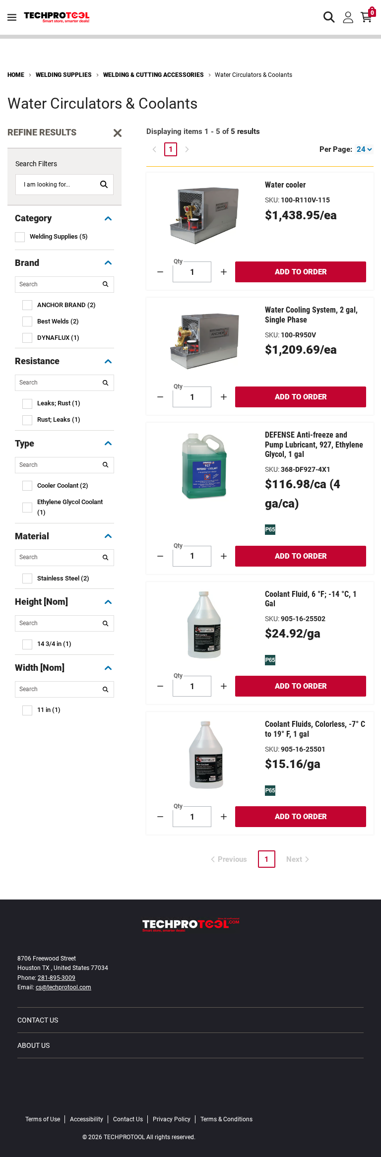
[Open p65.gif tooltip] (270, 529)
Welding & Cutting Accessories (153, 74)
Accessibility (86, 1119)
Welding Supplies (64, 74)
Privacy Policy (171, 1119)
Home (15, 74)
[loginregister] (348, 17)
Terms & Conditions (226, 1119)
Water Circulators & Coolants (253, 74)
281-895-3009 (56, 977)
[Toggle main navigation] (11, 17)
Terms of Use (42, 1119)
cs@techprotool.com (63, 987)
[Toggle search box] (329, 17)
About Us (33, 1045)
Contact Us (37, 1020)
